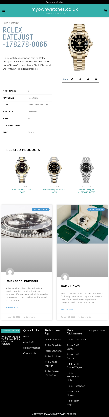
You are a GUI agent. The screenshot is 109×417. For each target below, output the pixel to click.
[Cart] (105, 11)
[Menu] (4, 10)
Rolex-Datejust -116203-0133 (54, 191)
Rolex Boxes (70, 286)
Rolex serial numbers (22, 281)
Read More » (12, 307)
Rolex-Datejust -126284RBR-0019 (86, 191)
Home (5, 23)
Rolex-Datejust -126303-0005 (22, 191)
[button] (72, 79)
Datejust (14, 23)
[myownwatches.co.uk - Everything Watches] (54, 10)
